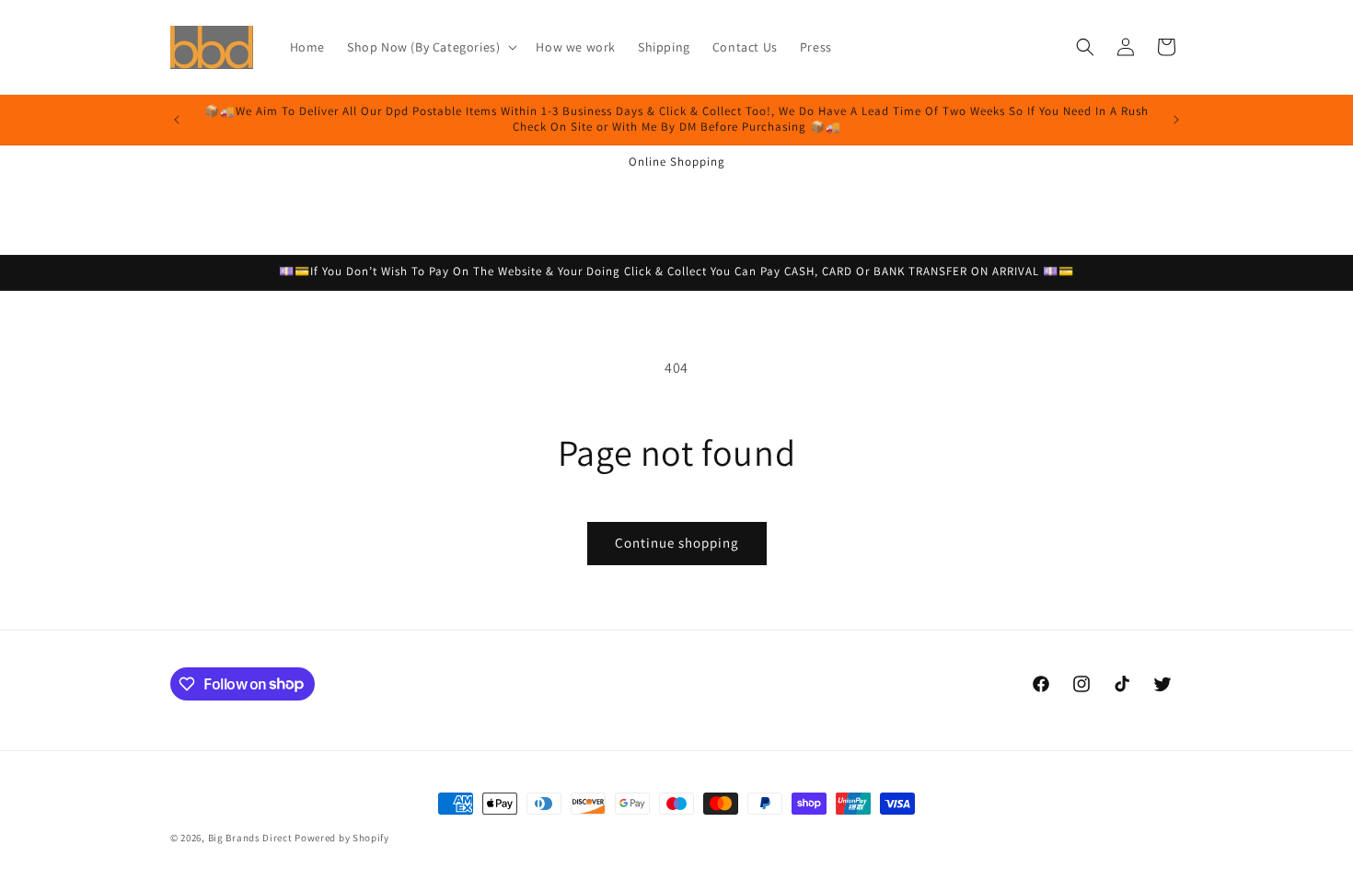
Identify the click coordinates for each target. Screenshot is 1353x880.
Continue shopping (677, 542)
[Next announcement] (1176, 119)
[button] (430, 47)
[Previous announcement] (176, 119)
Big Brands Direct (250, 837)
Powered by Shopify (342, 837)
